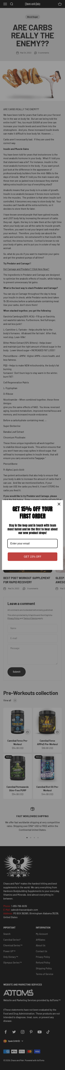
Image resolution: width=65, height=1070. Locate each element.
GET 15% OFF (32, 556)
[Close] (59, 504)
